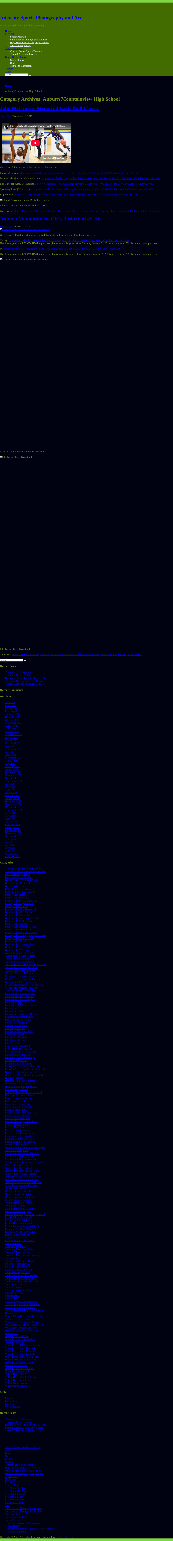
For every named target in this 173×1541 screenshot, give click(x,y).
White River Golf (14, 1342)
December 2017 (13, 830)
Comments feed (13, 1403)
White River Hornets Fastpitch (21, 1359)
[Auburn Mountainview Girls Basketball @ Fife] (24, 229)
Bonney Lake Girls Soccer (18, 912)
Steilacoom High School (17, 1272)
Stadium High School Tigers (144, 210)
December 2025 (13, 717)
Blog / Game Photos (15, 57)
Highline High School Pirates (20, 1080)
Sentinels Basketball (15, 1246)
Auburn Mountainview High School (30, 210)
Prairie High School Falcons (19, 1220)
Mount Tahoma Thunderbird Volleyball (25, 1147)
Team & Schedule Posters (23, 54)
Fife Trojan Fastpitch (16, 1025)
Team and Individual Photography (22, 1522)
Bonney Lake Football (16, 906)
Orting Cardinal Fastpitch (18, 1194)
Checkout (10, 1458)
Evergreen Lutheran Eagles (19, 1016)
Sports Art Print (13, 1257)
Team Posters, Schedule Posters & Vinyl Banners (30, 1528)
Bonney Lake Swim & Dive (19, 938)
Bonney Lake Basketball (62, 210)
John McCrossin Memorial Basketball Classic (49, 108)
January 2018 (12, 827)
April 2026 (10, 705)
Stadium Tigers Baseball (17, 1263)
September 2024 (13, 734)
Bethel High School (15, 886)
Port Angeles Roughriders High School (25, 1214)
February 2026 (12, 711)
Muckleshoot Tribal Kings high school (25, 1162)
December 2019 (13, 772)
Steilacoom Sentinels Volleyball (21, 1281)
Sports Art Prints (13, 1514)
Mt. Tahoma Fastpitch (16, 1150)
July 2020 (10, 763)
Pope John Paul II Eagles (18, 1211)
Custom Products (14, 48)
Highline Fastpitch (14, 1077)
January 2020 (12, 769)
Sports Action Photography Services (28, 39)
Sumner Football (13, 1287)
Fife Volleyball (12, 1042)
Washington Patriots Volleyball (21, 1330)
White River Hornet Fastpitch (20, 1350)
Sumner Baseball (14, 1284)
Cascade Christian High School (21, 967)
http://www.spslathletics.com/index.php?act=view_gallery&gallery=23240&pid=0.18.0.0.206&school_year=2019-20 (93, 189)
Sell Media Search (14, 1499)
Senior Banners (13, 1243)
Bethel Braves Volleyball (18, 883)
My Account (11, 1476)
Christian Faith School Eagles (20, 981)
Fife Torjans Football (16, 1022)
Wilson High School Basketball (21, 1377)
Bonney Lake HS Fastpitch (19, 920)
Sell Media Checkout (16, 1488)
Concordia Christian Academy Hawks (24, 990)
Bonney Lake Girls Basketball (20, 909)
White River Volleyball (17, 1371)
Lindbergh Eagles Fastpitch (19, 1135)
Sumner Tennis (13, 1295)
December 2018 (13, 801)
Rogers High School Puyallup (20, 1231)
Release (9, 1482)
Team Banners (12, 1525)
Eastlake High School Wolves (20, 993)
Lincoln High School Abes (18, 1130)
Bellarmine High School (17, 874)
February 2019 (12, 795)
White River (11, 1333)
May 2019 (10, 786)
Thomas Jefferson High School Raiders (25, 1310)
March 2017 (11, 853)
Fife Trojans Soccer (15, 1040)
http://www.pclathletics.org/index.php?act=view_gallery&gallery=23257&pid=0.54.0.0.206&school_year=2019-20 (79, 172)
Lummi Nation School (16, 1144)
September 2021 (13, 749)
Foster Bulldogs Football (18, 1054)
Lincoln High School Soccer (19, 1133)
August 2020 (11, 760)
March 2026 (11, 708)
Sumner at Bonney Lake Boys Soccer (24, 680)
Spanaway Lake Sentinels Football (23, 1255)
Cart (7, 1456)
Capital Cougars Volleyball (19, 952)
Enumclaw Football (15, 1011)
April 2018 (10, 818)
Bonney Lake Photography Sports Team (25, 935)
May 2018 (10, 815)
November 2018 (13, 804)
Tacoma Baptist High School (20, 1307)
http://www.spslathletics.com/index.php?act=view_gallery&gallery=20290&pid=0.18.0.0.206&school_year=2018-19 (69, 240)
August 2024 (11, 737)
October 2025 (12, 719)
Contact (9, 68)
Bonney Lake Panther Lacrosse (21, 932)
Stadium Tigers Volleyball (18, 1269)
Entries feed (11, 1401)
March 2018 (11, 821)
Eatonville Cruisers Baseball (19, 996)
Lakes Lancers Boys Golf (18, 1106)
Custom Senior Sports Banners (26, 51)
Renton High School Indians (19, 1223)
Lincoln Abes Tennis (15, 1127)
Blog (12, 62)
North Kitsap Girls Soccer (18, 1165)
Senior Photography (20, 45)
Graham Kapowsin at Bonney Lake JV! (25, 683)
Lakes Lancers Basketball (18, 1104)
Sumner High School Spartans (20, 1289)
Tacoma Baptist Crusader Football (22, 1304)
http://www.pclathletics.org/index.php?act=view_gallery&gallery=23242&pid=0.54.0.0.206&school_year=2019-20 (101, 178)
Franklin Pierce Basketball (18, 1063)
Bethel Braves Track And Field (21, 880)
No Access (10, 1479)
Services (9, 33)
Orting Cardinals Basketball (19, 1196)
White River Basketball (17, 1336)
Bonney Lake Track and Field (20, 944)
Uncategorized (12, 1313)
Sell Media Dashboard (16, 1490)
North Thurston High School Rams (23, 1176)
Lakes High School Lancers (19, 1098)
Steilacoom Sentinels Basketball (21, 1275)
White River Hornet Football (20, 1353)
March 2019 (11, 792)
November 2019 (13, 775)
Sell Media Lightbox (15, 1493)
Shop (7, 1505)
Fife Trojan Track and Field (19, 1031)
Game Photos (17, 59)
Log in (8, 1398)
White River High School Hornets (22, 1345)
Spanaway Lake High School (115, 210)
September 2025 (13, 722)
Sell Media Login (14, 1496)
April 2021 (10, 754)
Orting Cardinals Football (18, 1199)
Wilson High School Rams (18, 1380)
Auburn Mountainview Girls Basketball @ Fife (50, 219)
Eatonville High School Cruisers (21, 1005)
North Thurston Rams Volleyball (22, 1179)
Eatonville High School (17, 1002)
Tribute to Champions (21, 65)
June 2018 (10, 812)
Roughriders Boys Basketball (20, 1240)
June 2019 (10, 783)
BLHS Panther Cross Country (20, 891)
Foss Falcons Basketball (17, 1045)
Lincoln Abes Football (16, 1124)
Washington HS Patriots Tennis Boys (24, 1324)
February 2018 (12, 824)
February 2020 (12, 766)
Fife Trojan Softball (15, 1028)
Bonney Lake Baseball (16, 894)
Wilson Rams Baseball (16, 1382)
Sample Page (11, 1485)
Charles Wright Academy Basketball (24, 976)
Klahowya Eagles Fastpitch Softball (23, 1092)
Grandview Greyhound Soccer (20, 1072)
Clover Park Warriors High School (22, 987)
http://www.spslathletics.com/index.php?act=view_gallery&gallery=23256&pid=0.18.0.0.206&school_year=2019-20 (77, 194)
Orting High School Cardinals (20, 1208)
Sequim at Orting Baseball (18, 675)
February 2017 (12, 856)
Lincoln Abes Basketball (17, 1118)
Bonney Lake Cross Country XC (21, 900)
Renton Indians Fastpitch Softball (22, 1226)
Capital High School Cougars (20, 955)
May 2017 (10, 847)
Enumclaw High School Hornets (21, 1013)
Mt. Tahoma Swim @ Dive (19, 1156)
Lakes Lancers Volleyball (18, 1115)
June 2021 (10, 751)
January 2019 (12, 798)
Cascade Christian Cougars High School (25, 964)
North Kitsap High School (18, 1167)
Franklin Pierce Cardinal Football (22, 1066)
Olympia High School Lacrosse (21, 1185)
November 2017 (13, 833)
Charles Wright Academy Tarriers (22, 979)
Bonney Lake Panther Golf (18, 929)
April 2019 (10, 789)
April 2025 (10, 728)
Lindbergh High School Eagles (21, 1138)
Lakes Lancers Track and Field (21, 1112)
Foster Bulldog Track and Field (21, 1051)
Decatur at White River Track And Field (25, 678)
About (8, 71)
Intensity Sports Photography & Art (23, 1470)
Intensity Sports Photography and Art (24, 1473)
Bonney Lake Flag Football (19, 903)
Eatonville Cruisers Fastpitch (20, 999)
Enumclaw (10, 1008)
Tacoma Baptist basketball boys (21, 1301)
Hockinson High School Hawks (21, 1086)
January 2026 (12, 714)
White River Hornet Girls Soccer (22, 1356)
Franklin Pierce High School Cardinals (25, 1069)
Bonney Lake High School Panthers (23, 918)
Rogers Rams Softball (16, 1237)
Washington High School (18, 1319)
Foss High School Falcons (18, 1048)
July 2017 (10, 841)
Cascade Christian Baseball (19, 958)
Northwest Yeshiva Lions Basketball (23, 1182)
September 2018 (13, 810)
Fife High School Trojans (104, 654)
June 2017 (10, 844)
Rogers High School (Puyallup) (21, 1228)
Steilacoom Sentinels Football (20, 1278)
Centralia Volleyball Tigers (19, 973)
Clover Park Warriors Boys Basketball (24, 984)
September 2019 (13, 780)
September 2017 (13, 839)
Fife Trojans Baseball (16, 1034)
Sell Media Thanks (14, 1502)
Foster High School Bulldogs (20, 1057)
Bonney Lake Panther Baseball (21, 926)
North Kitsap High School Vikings (22, 1170)
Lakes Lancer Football (16, 1101)
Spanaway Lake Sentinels (18, 1252)
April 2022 (10, 746)
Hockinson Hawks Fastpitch (19, 1083)
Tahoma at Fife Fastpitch (18, 672)
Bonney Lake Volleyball (17, 947)
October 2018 (12, 807)
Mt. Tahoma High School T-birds (22, 1153)
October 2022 (12, 743)
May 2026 (10, 702)
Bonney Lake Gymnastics (18, 915)
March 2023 (11, 740)
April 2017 (10, 850)
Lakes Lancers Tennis (16, 1109)
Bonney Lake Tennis (15, 941)
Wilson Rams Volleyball (17, 1385)
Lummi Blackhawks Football (20, 1141)
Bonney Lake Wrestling (17, 950)
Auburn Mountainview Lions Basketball (70, 654)
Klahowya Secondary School (20, 1095)
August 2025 (11, 725)
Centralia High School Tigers (20, 970)
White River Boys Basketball (20, 1339)
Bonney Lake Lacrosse (16, 923)
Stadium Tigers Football (17, 1266)
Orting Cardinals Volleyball (19, 1202)
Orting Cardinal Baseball (18, 1191)
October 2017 (12, 836)
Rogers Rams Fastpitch (17, 1234)
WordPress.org (12, 1406)
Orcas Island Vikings (16, 1188)
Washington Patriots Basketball (21, 1327)
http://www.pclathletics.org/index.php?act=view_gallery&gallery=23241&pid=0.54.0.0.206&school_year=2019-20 (93, 183)
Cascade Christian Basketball (20, 961)
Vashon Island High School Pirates (23, 1316)
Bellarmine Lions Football (18, 877)
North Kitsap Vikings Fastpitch (21, 1173)
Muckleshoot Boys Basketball (20, 1159)
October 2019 (12, 778)
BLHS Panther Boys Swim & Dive (23, 888)
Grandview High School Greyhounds (24, 1074)
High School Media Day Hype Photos (29, 42)
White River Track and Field (19, 1368)
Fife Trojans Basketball (87, 210)
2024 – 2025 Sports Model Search (22, 1447)
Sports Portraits (18, 36)
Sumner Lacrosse (14, 1292)
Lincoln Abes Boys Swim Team (21, 1121)
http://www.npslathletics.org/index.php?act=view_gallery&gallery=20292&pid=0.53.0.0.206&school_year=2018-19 (64, 248)
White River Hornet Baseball (20, 1348)
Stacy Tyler (6, 116)
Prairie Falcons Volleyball (18, 1217)
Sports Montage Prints (16, 1517)
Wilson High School (15, 1374)
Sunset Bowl (11, 1298)
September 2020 (13, 757)
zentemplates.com (65, 1537)
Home (8, 30)
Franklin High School (16, 1060)
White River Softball (16, 1365)
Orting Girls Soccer (15, 1205)
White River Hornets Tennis (19, 1362)
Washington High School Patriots (22, 1321)
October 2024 (12, 731)
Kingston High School (16, 1089)
